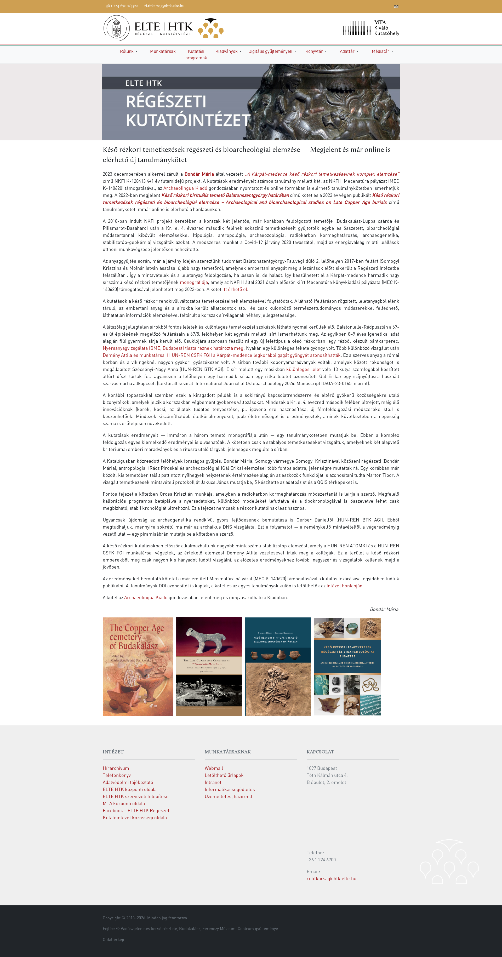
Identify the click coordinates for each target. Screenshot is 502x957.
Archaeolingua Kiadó (185, 188)
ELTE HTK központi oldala (130, 789)
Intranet (213, 782)
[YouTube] (365, 5)
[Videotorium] (357, 5)
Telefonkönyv (117, 775)
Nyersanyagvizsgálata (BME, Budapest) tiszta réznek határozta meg (173, 348)
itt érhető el (235, 289)
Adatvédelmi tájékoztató (128, 782)
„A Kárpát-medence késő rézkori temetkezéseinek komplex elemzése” (322, 174)
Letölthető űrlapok (224, 775)
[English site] (396, 7)
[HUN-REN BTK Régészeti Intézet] (171, 28)
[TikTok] (380, 5)
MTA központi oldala (124, 803)
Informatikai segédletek (230, 789)
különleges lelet (303, 369)
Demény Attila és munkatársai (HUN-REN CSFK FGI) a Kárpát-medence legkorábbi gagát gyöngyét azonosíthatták (222, 355)
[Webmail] (388, 5)
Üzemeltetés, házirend (228, 796)
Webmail (214, 768)
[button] (130, 51)
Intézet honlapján (344, 585)
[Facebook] (349, 5)
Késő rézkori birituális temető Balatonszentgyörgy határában (225, 195)
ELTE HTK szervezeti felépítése (136, 796)
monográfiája (194, 282)
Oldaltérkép (113, 939)
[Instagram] (372, 5)
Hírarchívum (116, 768)
